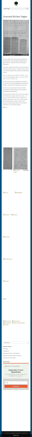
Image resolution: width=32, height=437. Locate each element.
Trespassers (6, 351)
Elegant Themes (15, 433)
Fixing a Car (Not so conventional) (11, 353)
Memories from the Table (9, 357)
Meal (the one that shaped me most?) (12, 355)
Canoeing (5, 348)
